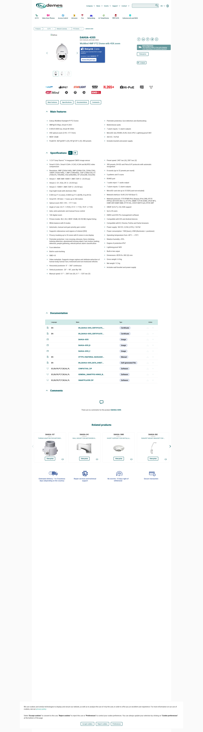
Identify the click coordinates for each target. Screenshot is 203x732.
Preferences (116, 724)
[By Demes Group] (49, 6)
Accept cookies (87, 724)
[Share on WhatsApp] (156, 39)
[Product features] (70, 153)
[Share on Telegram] (152, 39)
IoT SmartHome (103, 18)
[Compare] (63, 459)
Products (38, 29)
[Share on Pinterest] (148, 39)
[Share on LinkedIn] (143, 39)
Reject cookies (102, 724)
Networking (91, 18)
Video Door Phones (48, 18)
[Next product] (77, 53)
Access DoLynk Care (88, 60)
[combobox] (145, 6)
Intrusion (74, 18)
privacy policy (41, 709)
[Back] (33, 446)
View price (142, 54)
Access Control (63, 18)
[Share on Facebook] (139, 39)
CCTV (37, 18)
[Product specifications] (75, 153)
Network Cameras (62, 29)
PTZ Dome (76, 29)
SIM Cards (115, 18)
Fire (82, 18)
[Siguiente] (170, 446)
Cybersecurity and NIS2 (130, 18)
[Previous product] (47, 53)
